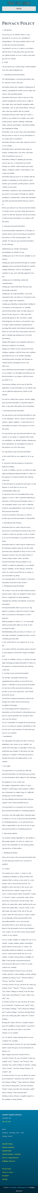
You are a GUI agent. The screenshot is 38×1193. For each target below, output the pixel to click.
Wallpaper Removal (8, 1161)
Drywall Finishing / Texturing (11, 1154)
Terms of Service (7, 1172)
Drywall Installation (8, 1147)
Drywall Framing (7, 1144)
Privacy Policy (6, 1169)
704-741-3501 (6, 1121)
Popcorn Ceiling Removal (10, 1157)
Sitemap (4, 1179)
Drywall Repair (7, 1151)
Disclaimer (5, 1175)
